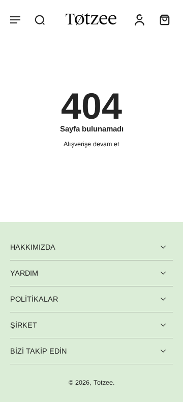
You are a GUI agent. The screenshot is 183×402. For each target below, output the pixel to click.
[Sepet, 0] (161, 19)
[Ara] (39, 19)
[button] (15, 19)
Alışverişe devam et (91, 144)
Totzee (103, 383)
